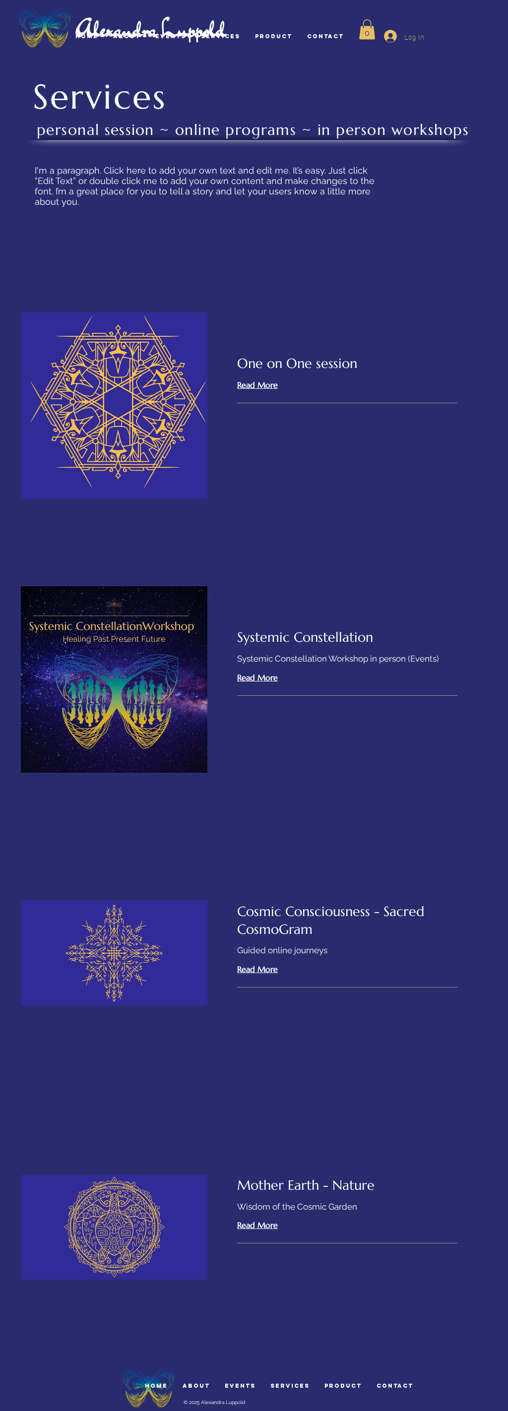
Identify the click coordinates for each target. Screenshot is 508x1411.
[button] (367, 29)
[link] (347, 364)
